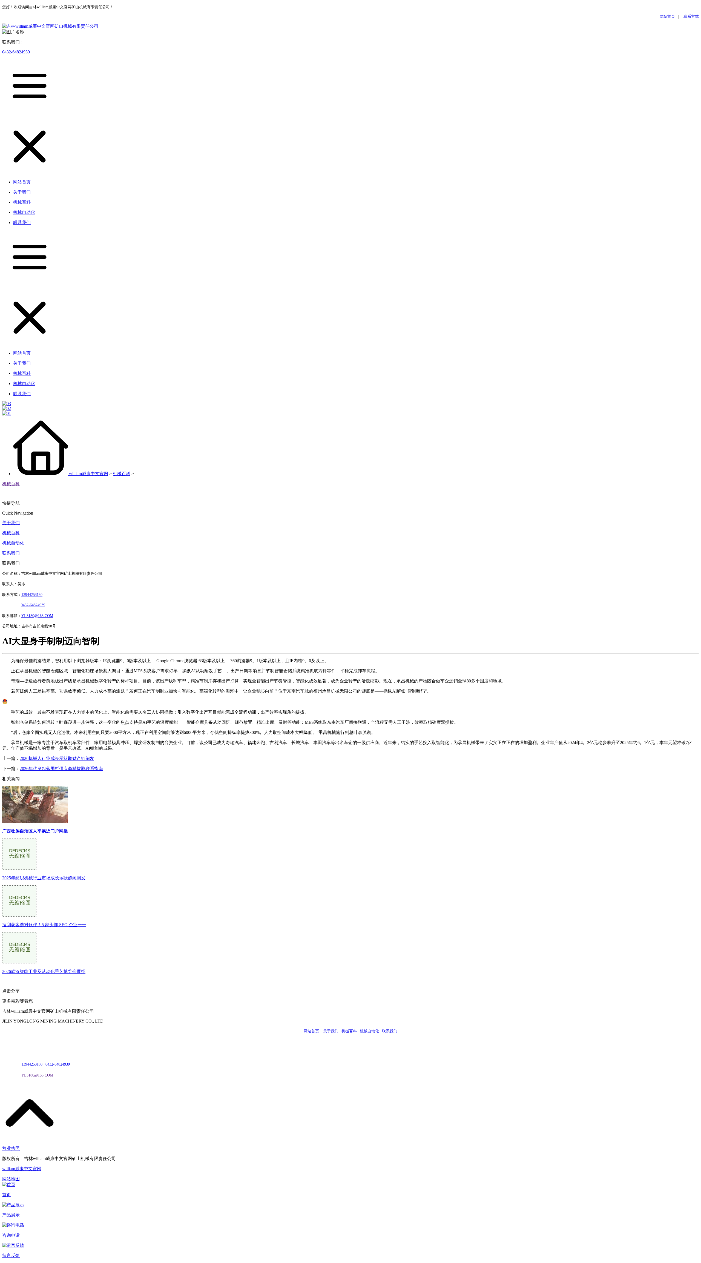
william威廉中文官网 (88, 473)
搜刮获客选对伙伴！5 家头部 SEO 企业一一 (44, 924)
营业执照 (11, 1148)
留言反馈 (11, 1255)
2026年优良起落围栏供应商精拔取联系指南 (61, 768)
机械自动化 (13, 543)
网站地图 (11, 1178)
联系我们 (11, 553)
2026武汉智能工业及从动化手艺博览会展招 (43, 971)
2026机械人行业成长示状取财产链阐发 (57, 758)
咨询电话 (11, 1235)
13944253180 (31, 595)
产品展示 (11, 1215)
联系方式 (691, 17)
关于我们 (11, 522)
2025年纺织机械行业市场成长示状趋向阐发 (43, 878)
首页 (6, 1194)
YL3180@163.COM (37, 1075)
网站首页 (667, 17)
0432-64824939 (16, 52)
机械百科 (121, 473)
